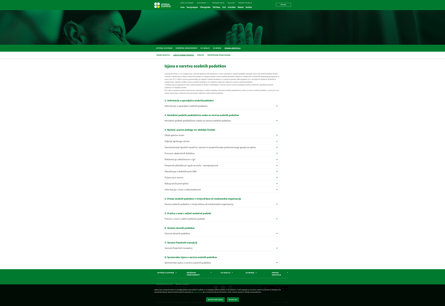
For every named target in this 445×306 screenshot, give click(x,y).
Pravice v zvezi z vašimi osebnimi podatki (185, 218)
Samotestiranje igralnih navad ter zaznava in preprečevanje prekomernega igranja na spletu (210, 147)
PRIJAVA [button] (283, 5)
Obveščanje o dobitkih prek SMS (181, 171)
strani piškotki (197, 292)
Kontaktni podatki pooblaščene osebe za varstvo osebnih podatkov (198, 120)
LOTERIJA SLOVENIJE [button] (165, 273)
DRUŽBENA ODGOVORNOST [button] (193, 274)
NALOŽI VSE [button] (233, 300)
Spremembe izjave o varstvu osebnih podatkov (188, 262)
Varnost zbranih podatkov (177, 233)
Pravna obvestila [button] (276, 274)
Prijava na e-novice (174, 177)
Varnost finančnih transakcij (178, 248)
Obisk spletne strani (174, 135)
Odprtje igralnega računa (177, 141)
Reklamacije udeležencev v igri (180, 159)
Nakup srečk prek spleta (176, 183)
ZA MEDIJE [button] (250, 273)
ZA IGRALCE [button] (225, 273)
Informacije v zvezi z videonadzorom (183, 189)
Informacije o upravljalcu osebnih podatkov (186, 105)
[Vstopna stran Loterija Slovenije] (162, 5)
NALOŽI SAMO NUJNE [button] (215, 300)
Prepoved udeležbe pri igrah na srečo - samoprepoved (191, 165)
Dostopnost (202, 3)
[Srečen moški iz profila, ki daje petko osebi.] (222, 27)
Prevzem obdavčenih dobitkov (180, 153)
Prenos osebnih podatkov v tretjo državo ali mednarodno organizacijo (199, 204)
